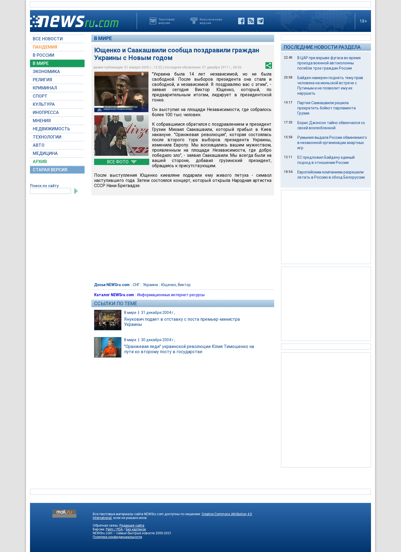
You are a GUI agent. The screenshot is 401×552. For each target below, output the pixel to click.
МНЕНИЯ (42, 120)
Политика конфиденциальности (117, 537)
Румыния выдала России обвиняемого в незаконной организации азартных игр (332, 142)
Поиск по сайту (44, 186)
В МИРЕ (41, 63)
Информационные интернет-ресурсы (171, 295)
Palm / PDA (114, 529)
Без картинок (136, 529)
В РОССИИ (43, 55)
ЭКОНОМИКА (46, 71)
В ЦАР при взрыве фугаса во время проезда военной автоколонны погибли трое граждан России (329, 63)
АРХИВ (40, 161)
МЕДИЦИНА (45, 153)
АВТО (38, 145)
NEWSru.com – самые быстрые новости (124, 533)
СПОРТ (40, 96)
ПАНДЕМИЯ (45, 47)
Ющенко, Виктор (176, 285)
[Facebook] (241, 21)
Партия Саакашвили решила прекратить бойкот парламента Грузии (326, 108)
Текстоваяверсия (166, 21)
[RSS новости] (251, 21)
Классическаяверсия (211, 21)
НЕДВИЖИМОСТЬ (51, 128)
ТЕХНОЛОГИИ (47, 137)
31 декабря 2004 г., (158, 312)
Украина (150, 285)
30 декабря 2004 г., (158, 340)
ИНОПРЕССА (46, 112)
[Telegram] (260, 21)
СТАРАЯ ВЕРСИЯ (50, 169)
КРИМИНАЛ (45, 88)
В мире (103, 38)
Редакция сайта (131, 525)
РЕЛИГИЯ (42, 79)
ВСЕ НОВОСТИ (48, 38)
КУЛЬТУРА (44, 104)
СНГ (136, 285)
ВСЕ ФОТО (118, 161)
